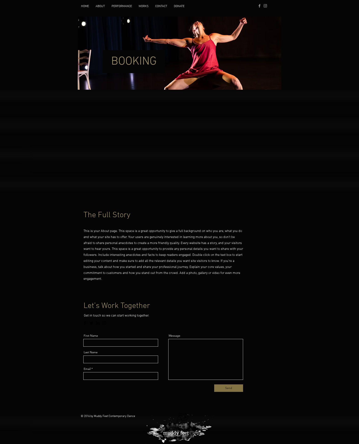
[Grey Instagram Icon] (265, 6)
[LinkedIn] (97, 322)
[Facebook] (84, 322)
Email (87, 368)
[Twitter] (91, 322)
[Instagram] (104, 322)
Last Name (91, 352)
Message (174, 335)
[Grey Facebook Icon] (259, 6)
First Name (91, 335)
